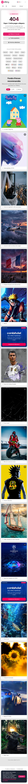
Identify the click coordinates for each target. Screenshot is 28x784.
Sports (14, 61)
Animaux (15, 55)
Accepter (22, 776)
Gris (20, 67)
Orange (11, 70)
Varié (11, 52)
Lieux (20, 61)
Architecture (7, 55)
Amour (21, 6)
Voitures (8, 61)
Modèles (22, 55)
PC (13, 89)
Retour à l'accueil (14, 34)
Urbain (22, 52)
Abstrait (14, 6)
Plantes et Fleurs (18, 58)
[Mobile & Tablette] (6, 6)
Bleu (21, 64)
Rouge (14, 64)
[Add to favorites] (25, 95)
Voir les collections (15, 42)
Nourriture (8, 58)
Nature (16, 52)
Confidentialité (20, 769)
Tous (8, 89)
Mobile (19, 89)
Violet (18, 70)
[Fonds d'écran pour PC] (3, 6)
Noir (8, 64)
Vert (9, 67)
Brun (14, 67)
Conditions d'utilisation (10, 769)
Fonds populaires (14, 38)
